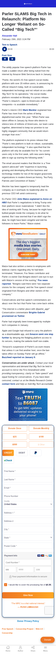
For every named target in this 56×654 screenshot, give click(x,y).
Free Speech (7, 629)
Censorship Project (24, 629)
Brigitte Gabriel (37, 312)
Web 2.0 (39, 629)
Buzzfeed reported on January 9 (18, 357)
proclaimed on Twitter (13, 316)
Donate (47, 640)
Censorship (7, 633)
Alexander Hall (9, 36)
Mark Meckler (30, 110)
